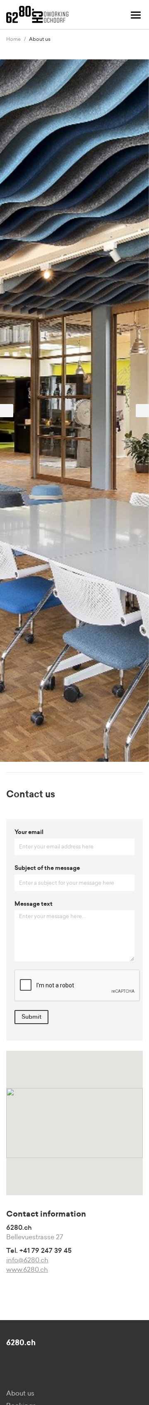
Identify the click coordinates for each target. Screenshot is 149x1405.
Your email (28, 832)
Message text (33, 904)
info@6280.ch (27, 1260)
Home (13, 39)
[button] (11, 410)
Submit (31, 1017)
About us (20, 1393)
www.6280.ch (27, 1269)
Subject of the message (47, 868)
